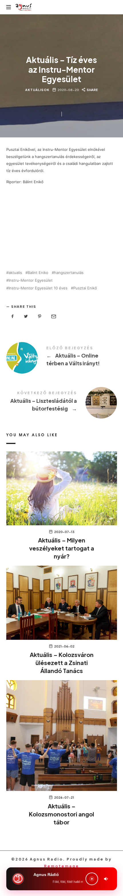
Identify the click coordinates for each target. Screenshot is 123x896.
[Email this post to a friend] (53, 316)
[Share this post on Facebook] (12, 316)
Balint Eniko (38, 273)
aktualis (15, 273)
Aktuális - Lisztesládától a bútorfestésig (61, 402)
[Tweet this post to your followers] (26, 316)
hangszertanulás (69, 273)
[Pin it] (39, 316)
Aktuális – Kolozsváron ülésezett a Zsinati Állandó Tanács (62, 662)
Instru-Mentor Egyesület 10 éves (38, 288)
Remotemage (61, 866)
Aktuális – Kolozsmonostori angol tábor (61, 814)
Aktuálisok (37, 90)
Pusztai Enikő (85, 288)
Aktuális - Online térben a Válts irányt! (61, 357)
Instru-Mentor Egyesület (31, 280)
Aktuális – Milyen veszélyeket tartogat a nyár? (61, 548)
